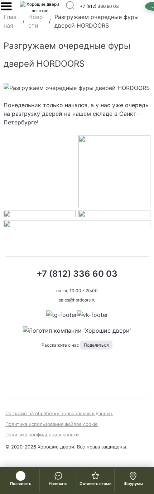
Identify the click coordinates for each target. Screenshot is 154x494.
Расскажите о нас (75, 345)
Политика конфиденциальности (42, 434)
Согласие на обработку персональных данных (59, 413)
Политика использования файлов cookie (51, 424)
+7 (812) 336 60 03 (99, 6)
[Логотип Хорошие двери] (40, 6)
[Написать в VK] (92, 314)
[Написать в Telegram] (61, 314)
